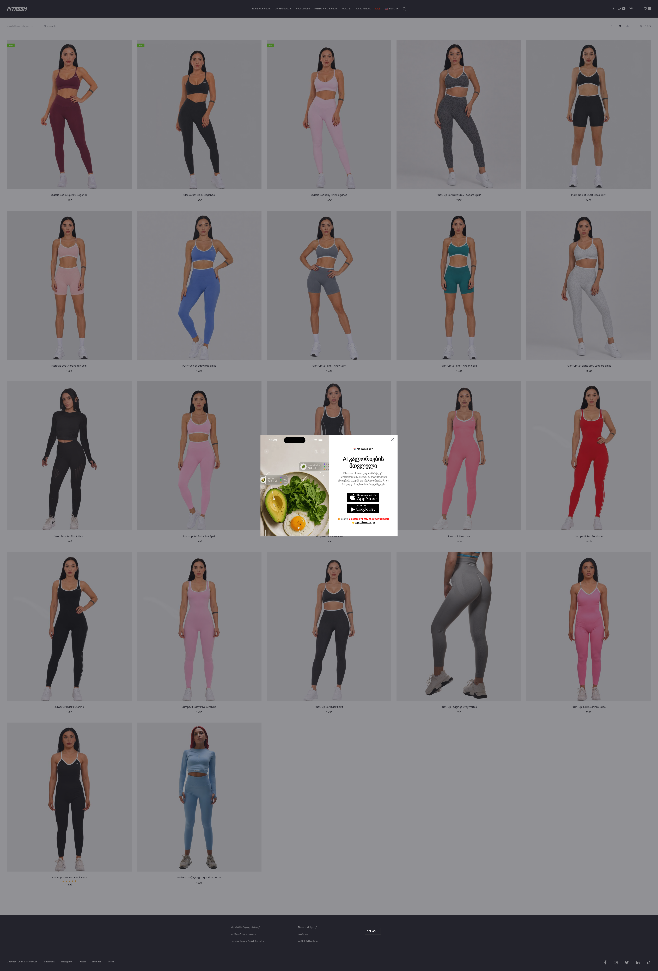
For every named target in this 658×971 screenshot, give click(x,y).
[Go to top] (653, 934)
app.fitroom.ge (365, 522)
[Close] (392, 440)
